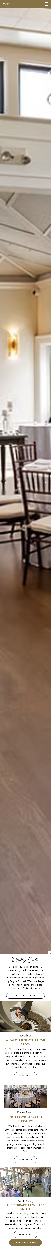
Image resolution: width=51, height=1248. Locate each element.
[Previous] (4, 481)
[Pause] (49, 952)
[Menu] (46, 4)
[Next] (47, 481)
